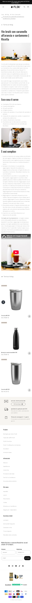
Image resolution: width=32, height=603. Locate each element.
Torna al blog (8, 25)
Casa (2, 14)
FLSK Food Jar (7, 441)
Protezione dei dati (8, 474)
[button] (3, 7)
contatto (5, 520)
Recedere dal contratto (10, 535)
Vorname (3, 549)
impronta (6, 470)
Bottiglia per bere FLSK (10, 434)
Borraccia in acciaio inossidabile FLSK (9, 352)
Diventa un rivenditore (9, 506)
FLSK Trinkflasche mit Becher (12, 445)
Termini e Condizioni (9, 477)
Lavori (5, 495)
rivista (5, 502)
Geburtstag (19, 549)
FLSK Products (18, 599)
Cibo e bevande (15, 14)
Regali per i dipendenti (10, 510)
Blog (7, 14)
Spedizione (6, 466)
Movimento (6, 499)
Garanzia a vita (7, 527)
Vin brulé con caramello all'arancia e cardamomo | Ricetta (13, 17)
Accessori (6, 448)
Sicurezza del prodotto (10, 481)
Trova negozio (7, 531)
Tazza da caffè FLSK (5, 315)
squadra (5, 491)
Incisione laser (7, 452)
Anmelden (27, 558)
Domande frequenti (9, 524)
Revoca (5, 462)
